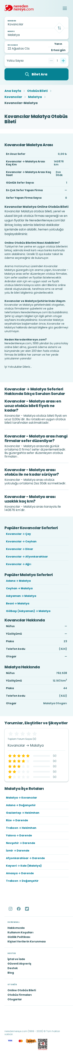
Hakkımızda (16, 928)
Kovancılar (13, 97)
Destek (12, 968)
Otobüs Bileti (37, 91)
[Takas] (59, 28)
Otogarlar (14, 999)
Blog (10, 973)
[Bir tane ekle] (63, 61)
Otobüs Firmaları (19, 995)
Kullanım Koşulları (20, 932)
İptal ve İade (16, 959)
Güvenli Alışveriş (19, 963)
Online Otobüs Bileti (21, 990)
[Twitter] (27, 909)
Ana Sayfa (12, 91)
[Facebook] (19, 909)
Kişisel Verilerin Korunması (26, 941)
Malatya (35, 97)
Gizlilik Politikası (18, 937)
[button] (65, 8)
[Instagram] (10, 909)
